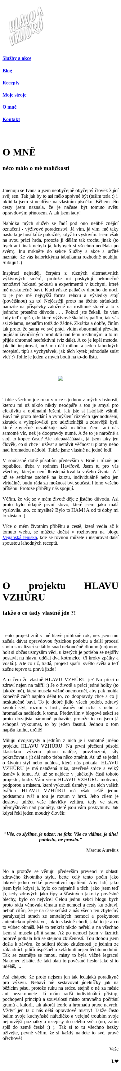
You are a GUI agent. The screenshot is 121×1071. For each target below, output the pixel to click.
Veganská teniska (19, 537)
